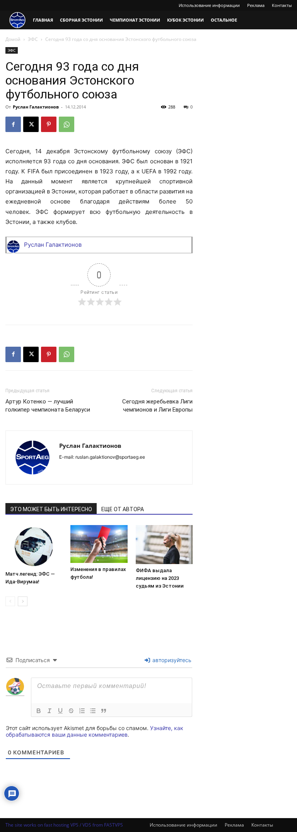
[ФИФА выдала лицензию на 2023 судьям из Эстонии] (164, 544)
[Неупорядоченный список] (92, 710)
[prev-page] (10, 601)
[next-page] (22, 601)
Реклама (256, 5)
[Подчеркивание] (60, 710)
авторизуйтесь (171, 660)
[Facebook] (13, 124)
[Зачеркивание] (71, 710)
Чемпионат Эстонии (135, 20)
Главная (43, 20)
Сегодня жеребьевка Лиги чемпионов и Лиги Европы (157, 405)
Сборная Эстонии (81, 20)
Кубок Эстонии (185, 20)
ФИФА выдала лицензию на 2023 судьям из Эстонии (160, 578)
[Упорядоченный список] (82, 710)
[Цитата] (103, 710)
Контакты (282, 5)
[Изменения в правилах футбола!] (98, 544)
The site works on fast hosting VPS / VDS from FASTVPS (64, 825)
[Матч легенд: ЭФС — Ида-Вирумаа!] (33, 546)
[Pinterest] (48, 124)
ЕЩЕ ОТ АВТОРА (122, 509)
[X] (31, 124)
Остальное (224, 20)
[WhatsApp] (66, 124)
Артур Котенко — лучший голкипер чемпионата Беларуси (47, 405)
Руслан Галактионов (36, 107)
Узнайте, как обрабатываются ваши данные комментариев (94, 731)
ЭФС (33, 39)
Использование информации (209, 5)
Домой (12, 39)
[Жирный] (38, 710)
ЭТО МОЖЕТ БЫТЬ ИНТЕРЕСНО (51, 509)
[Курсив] (49, 710)
